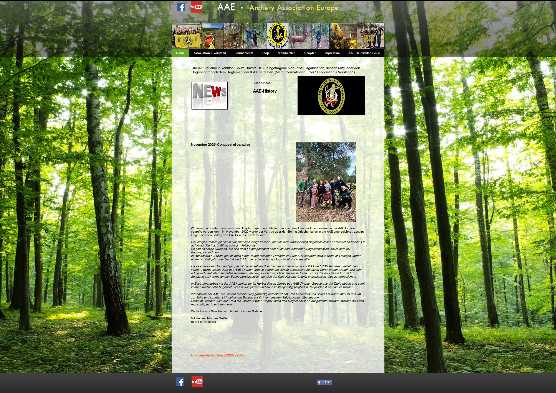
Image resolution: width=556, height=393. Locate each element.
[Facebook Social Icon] (180, 381)
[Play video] (331, 95)
